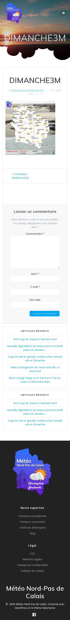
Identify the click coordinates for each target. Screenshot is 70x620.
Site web (35, 299)
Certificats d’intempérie (32, 527)
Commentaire (35, 233)
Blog (32, 533)
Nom (35, 274)
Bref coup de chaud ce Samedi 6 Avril (35, 339)
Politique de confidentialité (32, 565)
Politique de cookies (32, 570)
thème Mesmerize (44, 608)
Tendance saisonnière (32, 521)
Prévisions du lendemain (32, 516)
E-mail (35, 286)
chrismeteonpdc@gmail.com (27, 90)
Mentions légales (32, 559)
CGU (32, 553)
